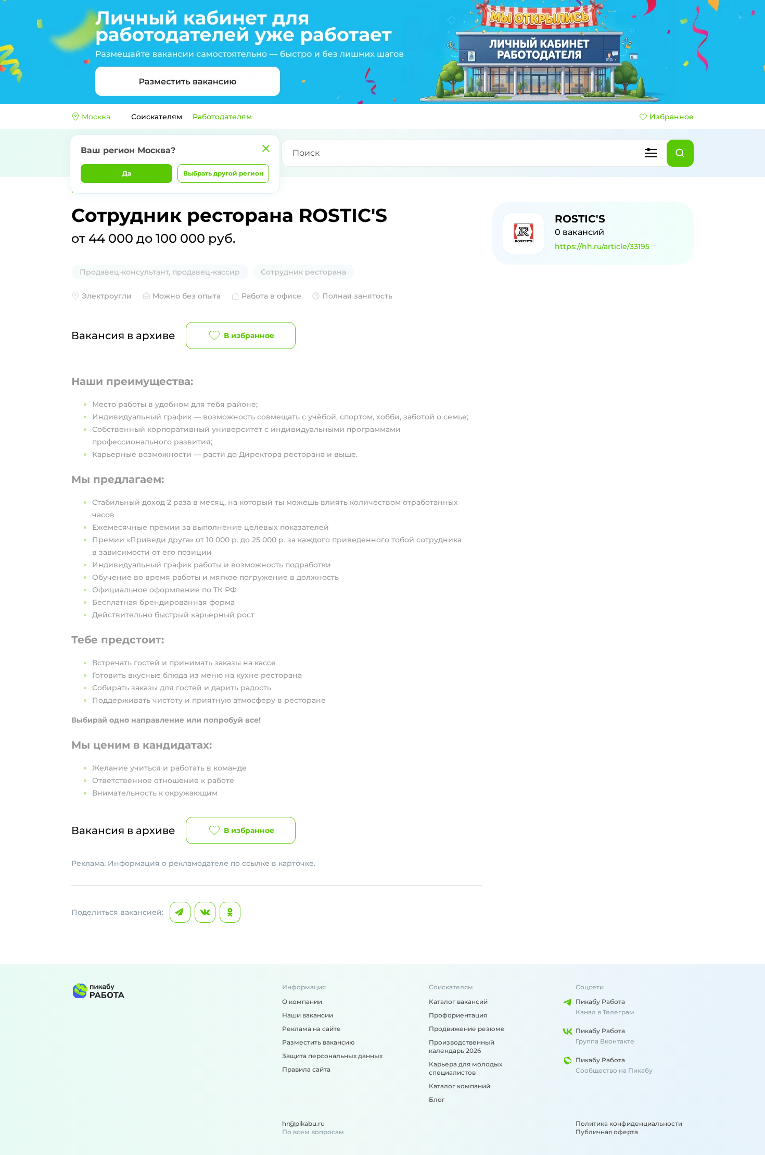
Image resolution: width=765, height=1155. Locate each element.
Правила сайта (306, 1069)
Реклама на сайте (311, 1029)
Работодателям (222, 117)
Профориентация (458, 1015)
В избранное (249, 335)
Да (126, 173)
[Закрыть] (266, 148)
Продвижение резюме (467, 1029)
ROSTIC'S (580, 219)
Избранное (671, 117)
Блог (437, 1099)
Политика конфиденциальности (629, 1123)
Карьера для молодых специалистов (465, 1068)
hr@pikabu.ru (303, 1123)
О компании (302, 1001)
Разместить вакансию (318, 1042)
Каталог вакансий (458, 1001)
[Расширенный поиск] (651, 153)
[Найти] (680, 153)
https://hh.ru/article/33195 (602, 246)
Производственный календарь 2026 (461, 1046)
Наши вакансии (307, 1015)
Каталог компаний (459, 1086)
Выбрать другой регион (223, 173)
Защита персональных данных (332, 1056)
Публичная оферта (607, 1132)
